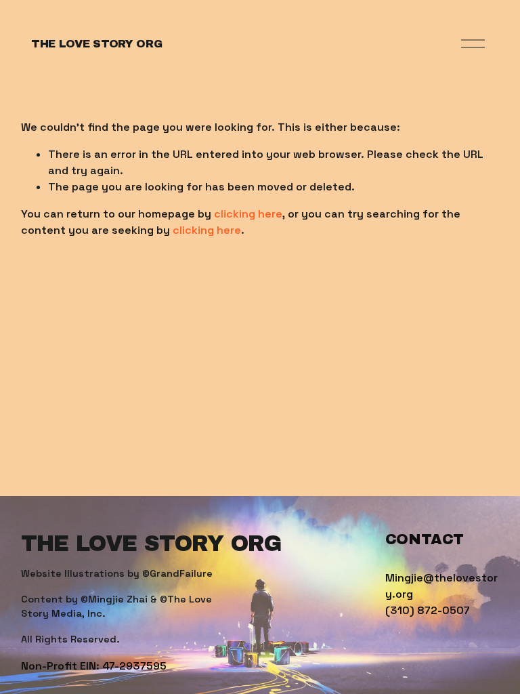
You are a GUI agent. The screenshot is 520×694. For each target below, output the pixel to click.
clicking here (248, 214)
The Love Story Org (96, 43)
